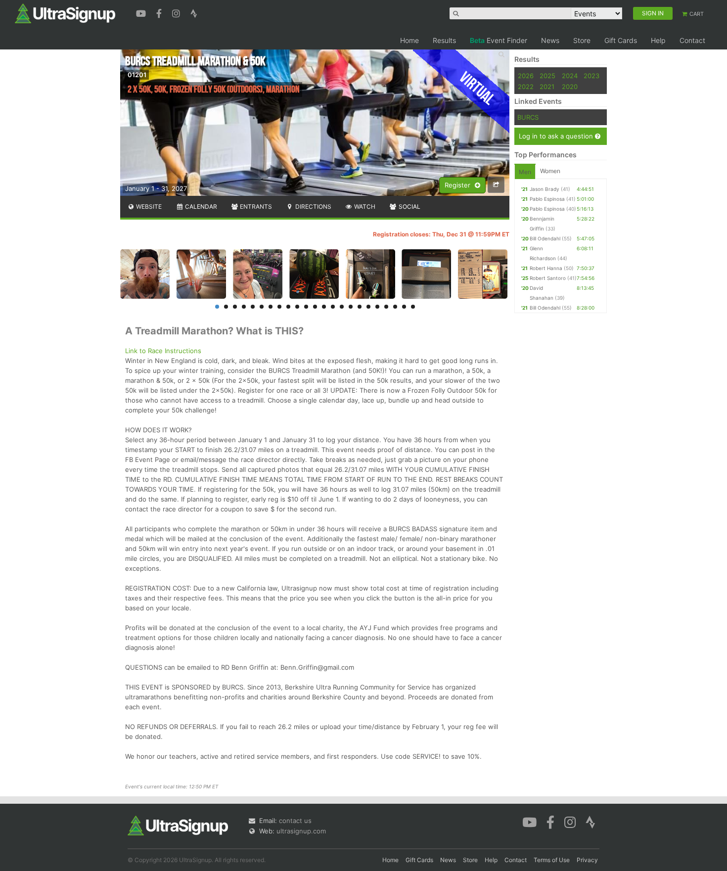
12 (315, 307)
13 (324, 307)
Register (458, 185)
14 (333, 307)
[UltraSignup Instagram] (177, 12)
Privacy (587, 860)
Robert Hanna (546, 268)
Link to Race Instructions (163, 351)
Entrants (255, 206)
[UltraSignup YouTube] (142, 12)
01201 (137, 75)
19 (377, 307)
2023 (591, 76)
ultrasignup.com (301, 831)
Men (525, 172)
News (550, 40)
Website (148, 206)
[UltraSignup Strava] (193, 12)
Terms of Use (552, 860)
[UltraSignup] (65, 13)
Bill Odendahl (545, 238)
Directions (312, 206)
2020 (570, 87)
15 (342, 307)
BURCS (528, 117)
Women (550, 171)
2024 (570, 76)
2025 (547, 76)
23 (413, 307)
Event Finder (498, 40)
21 (395, 307)
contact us (295, 821)
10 (297, 307)
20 (386, 307)
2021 (547, 87)
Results (444, 40)
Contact (692, 40)
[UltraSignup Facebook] (160, 12)
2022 (526, 87)
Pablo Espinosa (547, 199)
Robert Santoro (548, 278)
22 (404, 307)
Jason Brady (544, 189)
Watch (364, 206)
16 (351, 307)
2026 (526, 76)
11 (306, 307)
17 (360, 307)
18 (368, 307)
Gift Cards (620, 40)
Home (409, 40)
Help (658, 40)
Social (408, 206)
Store (582, 40)
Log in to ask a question (557, 136)
